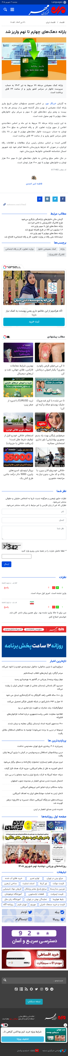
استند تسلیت (28, 883)
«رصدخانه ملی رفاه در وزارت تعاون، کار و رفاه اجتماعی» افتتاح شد (33, 237)
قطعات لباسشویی (36, 894)
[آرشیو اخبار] (21, 989)
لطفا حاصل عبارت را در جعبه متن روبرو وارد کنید (43, 551)
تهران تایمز (22, 904)
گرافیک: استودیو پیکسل (26, 1050)
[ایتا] (16, 989)
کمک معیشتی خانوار (47, 249)
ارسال (6, 564)
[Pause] (7, 302)
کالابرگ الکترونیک (57, 254)
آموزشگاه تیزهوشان (13, 894)
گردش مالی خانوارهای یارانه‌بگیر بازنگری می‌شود (42, 219)
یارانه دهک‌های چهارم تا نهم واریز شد (46, 233)
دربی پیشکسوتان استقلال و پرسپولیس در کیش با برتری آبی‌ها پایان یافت (33, 754)
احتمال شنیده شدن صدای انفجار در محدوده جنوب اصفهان (37, 781)
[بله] (46, 989)
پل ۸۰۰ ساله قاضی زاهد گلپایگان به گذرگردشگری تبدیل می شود (34, 695)
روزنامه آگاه (8, 904)
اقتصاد (62, 22)
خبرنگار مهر (51, 103)
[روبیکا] (31, 989)
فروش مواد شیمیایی (12, 889)
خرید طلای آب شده (13, 878)
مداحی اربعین (10, 883)
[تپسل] (4, 267)
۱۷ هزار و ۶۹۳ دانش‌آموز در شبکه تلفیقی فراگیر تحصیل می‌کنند (35, 701)
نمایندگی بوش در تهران (37, 899)
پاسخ (6, 587)
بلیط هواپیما (58, 899)
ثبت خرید (34, 322)
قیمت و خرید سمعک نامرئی (52, 904)
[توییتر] (36, 989)
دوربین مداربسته (57, 889)
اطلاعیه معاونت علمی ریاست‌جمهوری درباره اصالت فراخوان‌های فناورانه (35, 715)
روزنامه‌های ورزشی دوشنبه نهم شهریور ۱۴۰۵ (42, 866)
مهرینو (33, 904)
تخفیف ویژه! (23, 1039)
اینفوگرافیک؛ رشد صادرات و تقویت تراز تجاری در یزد (40, 708)
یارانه (62, 249)
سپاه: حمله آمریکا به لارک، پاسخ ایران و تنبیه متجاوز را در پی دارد (34, 775)
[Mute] (12, 302)
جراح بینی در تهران (55, 878)
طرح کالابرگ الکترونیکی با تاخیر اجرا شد (45, 223)
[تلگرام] (52, 989)
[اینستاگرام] (41, 989)
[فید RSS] (26, 989)
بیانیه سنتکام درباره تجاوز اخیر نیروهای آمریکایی (41, 787)
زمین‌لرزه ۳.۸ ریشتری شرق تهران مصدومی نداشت (40, 746)
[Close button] (65, 1025)
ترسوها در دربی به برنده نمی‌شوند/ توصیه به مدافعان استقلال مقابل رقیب (32, 731)
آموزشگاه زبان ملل (12, 899)
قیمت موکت (58, 883)
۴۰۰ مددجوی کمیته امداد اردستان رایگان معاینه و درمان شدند (35, 723)
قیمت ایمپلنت (57, 894)
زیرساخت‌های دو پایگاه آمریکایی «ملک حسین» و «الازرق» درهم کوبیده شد (35, 801)
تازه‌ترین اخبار (58, 661)
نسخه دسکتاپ (34, 1001)
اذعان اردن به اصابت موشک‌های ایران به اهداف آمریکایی (38, 793)
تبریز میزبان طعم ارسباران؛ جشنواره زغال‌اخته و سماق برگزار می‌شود (33, 762)
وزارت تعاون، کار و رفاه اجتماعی (19, 249)
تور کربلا (43, 883)
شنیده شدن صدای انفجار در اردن (48, 809)
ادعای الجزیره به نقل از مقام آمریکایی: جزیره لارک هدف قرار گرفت (33, 768)
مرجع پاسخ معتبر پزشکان (36, 889)
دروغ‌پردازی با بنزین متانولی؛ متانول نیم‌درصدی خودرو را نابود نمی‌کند (32, 667)
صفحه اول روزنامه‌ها (53, 817)
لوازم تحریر (34, 878)
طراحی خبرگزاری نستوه (51, 1050)
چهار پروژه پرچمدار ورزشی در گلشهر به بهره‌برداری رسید (38, 679)
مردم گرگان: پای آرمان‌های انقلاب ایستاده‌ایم (43, 673)
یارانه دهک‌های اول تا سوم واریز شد (47, 226)
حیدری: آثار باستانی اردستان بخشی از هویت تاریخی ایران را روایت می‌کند (34, 687)
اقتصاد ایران (50, 22)
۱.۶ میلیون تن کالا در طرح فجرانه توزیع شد (44, 230)
